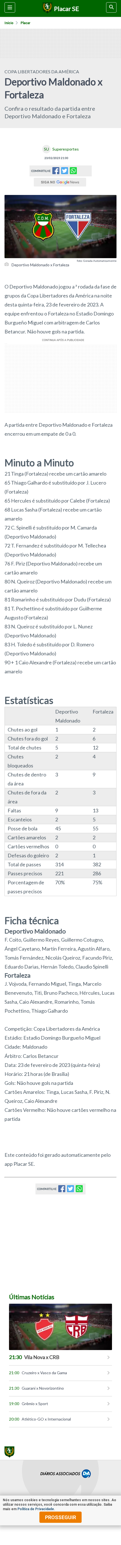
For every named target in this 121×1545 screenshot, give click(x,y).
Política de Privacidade (35, 1509)
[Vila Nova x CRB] (60, 1327)
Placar (25, 23)
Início (9, 23)
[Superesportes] (46, 8)
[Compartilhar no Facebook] (55, 172)
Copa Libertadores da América (42, 71)
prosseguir (60, 1517)
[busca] (111, 7)
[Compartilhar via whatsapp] (73, 171)
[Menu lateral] (10, 7)
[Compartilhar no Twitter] (64, 172)
